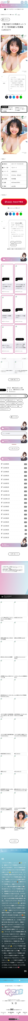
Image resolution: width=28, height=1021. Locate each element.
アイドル (13, 175)
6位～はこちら (14, 448)
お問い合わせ (25, 1013)
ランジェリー (12, 391)
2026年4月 (6, 479)
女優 (8, 406)
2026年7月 (6, 468)
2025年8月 (6, 510)
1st (13, 242)
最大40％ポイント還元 (12, 400)
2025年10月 (6, 502)
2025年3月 (6, 530)
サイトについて (3, 1013)
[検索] (25, 396)
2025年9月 (6, 506)
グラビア (19, 175)
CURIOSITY (6, 19)
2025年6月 (6, 518)
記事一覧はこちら (14, 379)
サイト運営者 (18, 1013)
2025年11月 (6, 499)
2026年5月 (6, 475)
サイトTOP (14, 417)
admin (19, 14)
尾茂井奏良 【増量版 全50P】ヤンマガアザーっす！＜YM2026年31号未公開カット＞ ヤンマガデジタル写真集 (13, 570)
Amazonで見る (15, 202)
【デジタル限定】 (11, 403)
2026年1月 (6, 491)
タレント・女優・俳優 (17, 406)
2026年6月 (6, 471)
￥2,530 (13, 186)
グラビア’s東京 (16, 1016)
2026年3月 (6, 483)
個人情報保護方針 (11, 1013)
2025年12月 (6, 495)
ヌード (10, 389)
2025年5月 (6, 522)
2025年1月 (6, 537)
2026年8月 (6, 464)
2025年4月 (6, 526)
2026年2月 (6, 487)
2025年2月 (6, 533)
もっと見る (13, 841)
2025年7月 (6, 514)
